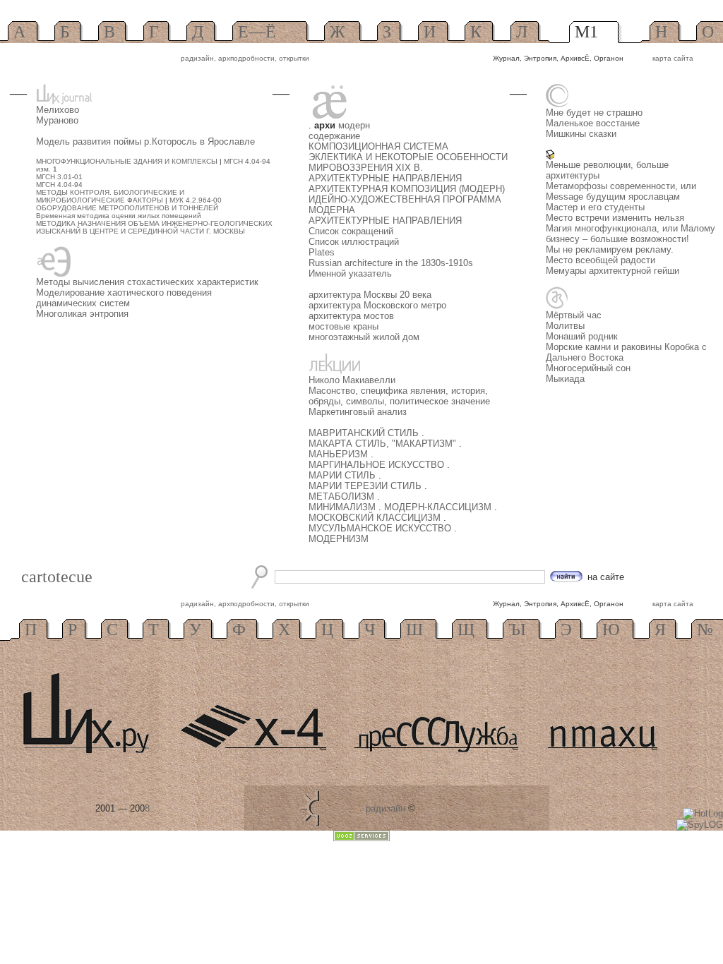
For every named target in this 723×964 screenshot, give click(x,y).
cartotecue (56, 576)
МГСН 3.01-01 (59, 177)
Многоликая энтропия (82, 313)
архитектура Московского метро (377, 305)
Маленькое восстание (593, 123)
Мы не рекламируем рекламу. (610, 249)
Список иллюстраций (354, 241)
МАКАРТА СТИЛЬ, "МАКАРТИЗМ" (384, 443)
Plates (322, 252)
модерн (354, 125)
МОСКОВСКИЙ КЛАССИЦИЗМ (376, 517)
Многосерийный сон (588, 368)
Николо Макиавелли (352, 380)
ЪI (517, 629)
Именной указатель (350, 273)
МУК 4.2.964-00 (195, 200)
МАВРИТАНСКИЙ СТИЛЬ (365, 433)
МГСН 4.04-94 (59, 184)
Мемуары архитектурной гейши (612, 270)
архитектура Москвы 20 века (370, 294)
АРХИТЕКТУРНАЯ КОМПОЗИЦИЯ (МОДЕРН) (407, 188)
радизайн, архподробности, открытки (245, 58)
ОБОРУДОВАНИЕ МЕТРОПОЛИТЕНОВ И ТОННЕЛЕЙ (127, 208)
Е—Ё (257, 32)
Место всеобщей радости (600, 260)
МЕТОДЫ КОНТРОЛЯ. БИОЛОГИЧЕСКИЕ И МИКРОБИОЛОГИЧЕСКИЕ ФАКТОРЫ (110, 196)
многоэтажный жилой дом (364, 337)
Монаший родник (582, 336)
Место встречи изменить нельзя (615, 217)
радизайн (385, 808)
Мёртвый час (574, 315)
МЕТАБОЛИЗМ (343, 496)
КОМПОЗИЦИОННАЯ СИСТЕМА (378, 146)
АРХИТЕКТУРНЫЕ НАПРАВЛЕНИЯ (385, 178)
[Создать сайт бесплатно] (361, 838)
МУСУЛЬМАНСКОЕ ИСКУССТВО (381, 528)
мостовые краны (343, 326)
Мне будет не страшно (594, 112)
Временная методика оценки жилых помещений (118, 215)
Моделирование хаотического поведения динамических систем (124, 297)
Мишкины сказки (581, 133)
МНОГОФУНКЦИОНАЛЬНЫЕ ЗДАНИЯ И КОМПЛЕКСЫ (126, 161)
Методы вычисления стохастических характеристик (147, 282)
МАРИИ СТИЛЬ (343, 475)
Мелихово (57, 109)
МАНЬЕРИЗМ (340, 454)
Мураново (57, 120)
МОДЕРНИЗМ (339, 539)
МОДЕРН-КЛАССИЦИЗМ (439, 507)
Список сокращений (351, 231)
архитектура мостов (351, 316)
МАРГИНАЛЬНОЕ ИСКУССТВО (378, 464)
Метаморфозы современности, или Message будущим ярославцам (621, 191)
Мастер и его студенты (595, 207)
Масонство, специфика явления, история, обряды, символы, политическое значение (399, 395)
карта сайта (672, 58)
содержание (334, 136)
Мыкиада (565, 378)
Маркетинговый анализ (358, 411)
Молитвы (565, 325)
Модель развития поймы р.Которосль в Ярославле (145, 141)
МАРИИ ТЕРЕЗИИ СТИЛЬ (366, 486)
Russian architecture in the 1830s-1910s (391, 263)
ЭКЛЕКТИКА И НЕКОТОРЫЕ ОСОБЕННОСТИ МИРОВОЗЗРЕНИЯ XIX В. (408, 162)
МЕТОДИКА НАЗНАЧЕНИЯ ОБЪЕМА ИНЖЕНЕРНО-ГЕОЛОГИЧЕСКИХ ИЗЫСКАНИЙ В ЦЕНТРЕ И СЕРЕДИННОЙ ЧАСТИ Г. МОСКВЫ (154, 227)
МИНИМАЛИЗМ (343, 507)
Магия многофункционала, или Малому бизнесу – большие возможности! (630, 233)
